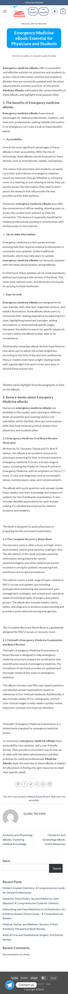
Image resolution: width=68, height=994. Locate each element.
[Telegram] (9, 985)
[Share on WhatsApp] (18, 784)
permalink (34, 800)
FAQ (48, 984)
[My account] (54, 11)
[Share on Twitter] (31, 784)
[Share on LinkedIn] (50, 784)
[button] (5, 11)
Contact (38, 984)
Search (6, 860)
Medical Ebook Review (34, 24)
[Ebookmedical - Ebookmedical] (19, 11)
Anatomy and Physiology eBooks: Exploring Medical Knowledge (18, 839)
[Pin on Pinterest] (43, 784)
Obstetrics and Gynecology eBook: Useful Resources (53, 839)
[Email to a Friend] (37, 784)
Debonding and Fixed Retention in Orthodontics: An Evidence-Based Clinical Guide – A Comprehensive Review (34, 914)
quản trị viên (48, 56)
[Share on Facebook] (24, 784)
